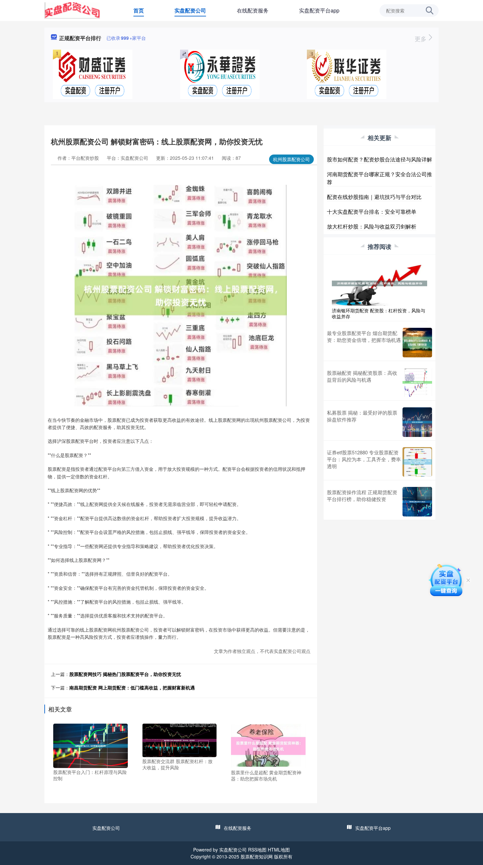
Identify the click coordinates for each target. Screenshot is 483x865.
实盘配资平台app (319, 10)
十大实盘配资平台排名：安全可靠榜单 (371, 211)
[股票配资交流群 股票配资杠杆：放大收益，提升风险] (179, 739)
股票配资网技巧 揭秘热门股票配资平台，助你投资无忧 (125, 674)
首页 (138, 10)
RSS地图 (257, 849)
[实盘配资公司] (72, 10)
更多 (421, 38)
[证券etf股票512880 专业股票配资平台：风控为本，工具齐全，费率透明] (417, 462)
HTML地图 (279, 849)
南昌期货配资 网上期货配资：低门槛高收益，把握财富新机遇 (132, 687)
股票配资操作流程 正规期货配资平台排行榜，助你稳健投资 (362, 495)
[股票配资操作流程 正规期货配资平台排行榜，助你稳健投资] (417, 502)
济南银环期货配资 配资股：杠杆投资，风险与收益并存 (378, 313)
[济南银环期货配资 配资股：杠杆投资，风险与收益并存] (379, 282)
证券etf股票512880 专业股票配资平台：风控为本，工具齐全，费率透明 (364, 459)
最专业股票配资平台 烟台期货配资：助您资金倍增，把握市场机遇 (364, 336)
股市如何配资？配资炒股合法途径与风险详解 (379, 159)
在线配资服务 (252, 10)
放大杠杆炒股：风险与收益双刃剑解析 (371, 226)
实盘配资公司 (190, 10)
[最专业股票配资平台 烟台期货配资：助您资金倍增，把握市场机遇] (417, 342)
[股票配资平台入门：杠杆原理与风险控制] (90, 745)
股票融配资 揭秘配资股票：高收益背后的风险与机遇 (362, 376)
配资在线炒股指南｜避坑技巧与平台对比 (374, 197)
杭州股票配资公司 (291, 159)
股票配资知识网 (257, 856)
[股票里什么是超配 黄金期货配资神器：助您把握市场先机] (268, 745)
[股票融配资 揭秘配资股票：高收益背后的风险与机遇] (417, 382)
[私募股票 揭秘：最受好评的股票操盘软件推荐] (417, 422)
